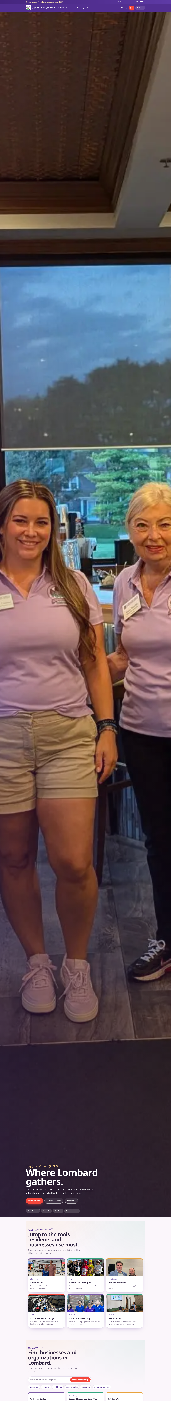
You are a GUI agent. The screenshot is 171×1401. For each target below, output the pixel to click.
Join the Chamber (54, 1201)
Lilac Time (58, 1211)
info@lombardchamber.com (125, 2)
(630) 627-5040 (140, 2)
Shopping (46, 1387)
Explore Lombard (72, 1211)
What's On (71, 1201)
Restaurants (34, 1387)
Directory (80, 8)
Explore (100, 8)
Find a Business (34, 1201)
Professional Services (101, 1387)
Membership (112, 8)
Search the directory (80, 1380)
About (123, 8)
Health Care (57, 1387)
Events (89, 8)
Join (131, 8)
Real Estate (86, 1387)
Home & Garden (72, 1387)
